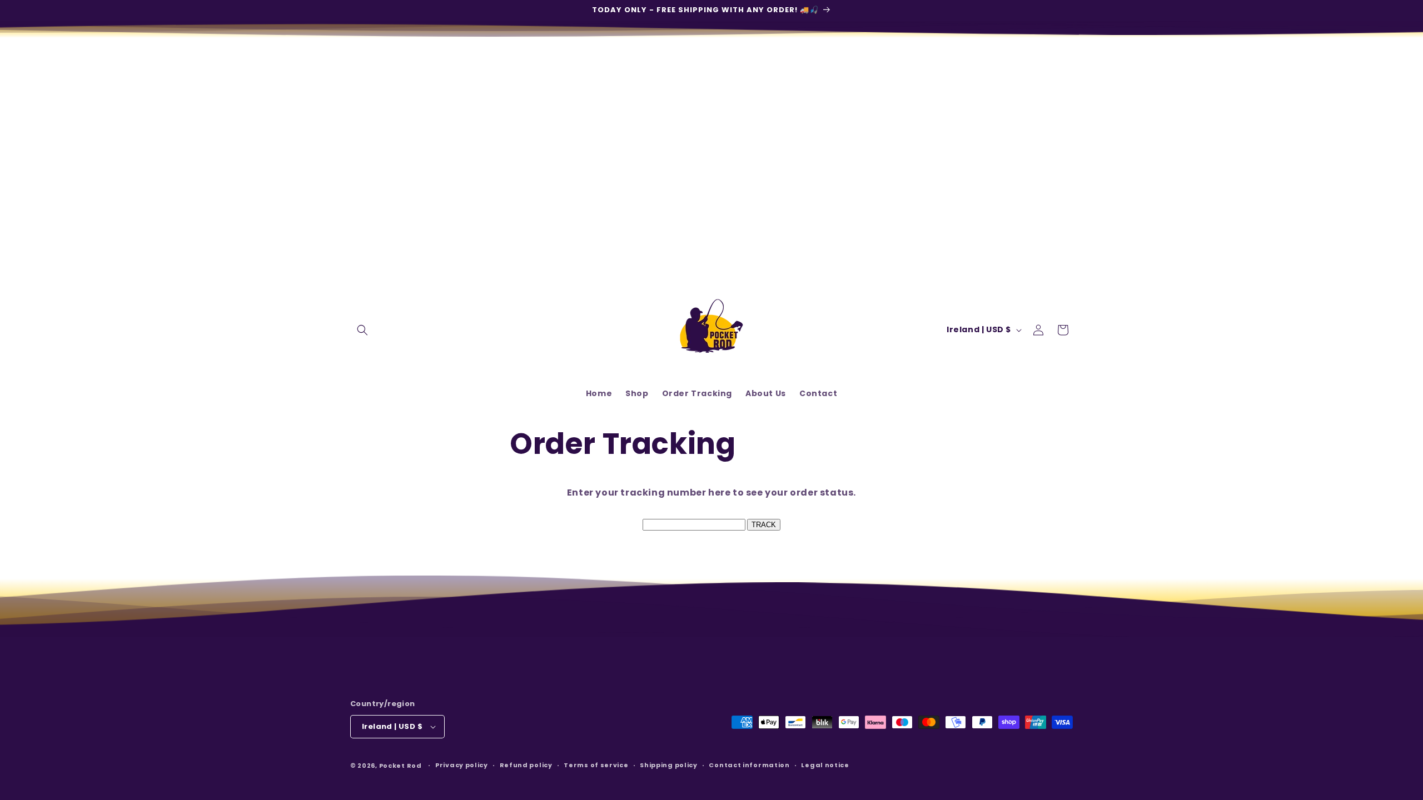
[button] (362, 330)
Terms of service (596, 765)
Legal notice (825, 765)
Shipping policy (669, 765)
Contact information (749, 765)
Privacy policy (461, 765)
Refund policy (526, 765)
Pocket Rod (400, 765)
